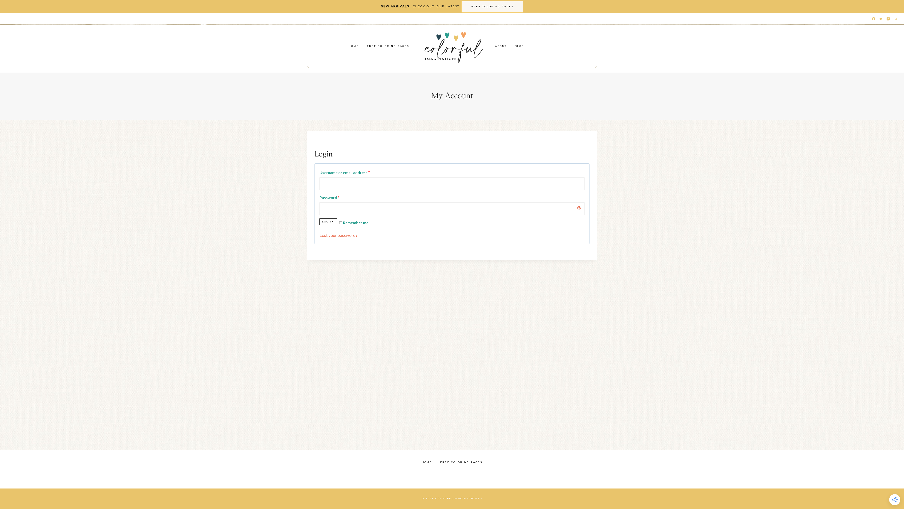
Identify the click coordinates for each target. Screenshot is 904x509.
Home (354, 46)
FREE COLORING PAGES (492, 6)
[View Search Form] (896, 18)
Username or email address (344, 172)
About (501, 46)
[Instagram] (888, 19)
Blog (519, 46)
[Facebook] (873, 19)
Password (329, 197)
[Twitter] (881, 19)
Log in (328, 221)
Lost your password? (338, 235)
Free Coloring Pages (388, 46)
